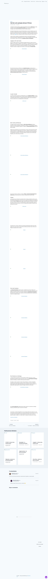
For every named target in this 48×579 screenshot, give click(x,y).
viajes (18, 420)
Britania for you (14, 473)
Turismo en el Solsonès (13, 417)
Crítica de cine (33, 1)
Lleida (15, 420)
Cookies (40, 546)
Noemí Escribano (13, 24)
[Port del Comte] (24, 57)
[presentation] (10, 436)
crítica (11, 21)
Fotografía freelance (27, 1)
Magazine (43, 1)
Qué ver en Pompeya (12, 425)
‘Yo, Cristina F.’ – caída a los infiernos (33, 425)
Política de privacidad (40, 544)
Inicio (22, 1)
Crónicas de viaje (38, 1)
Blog (46, 1)
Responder (37, 473)
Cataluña (12, 420)
